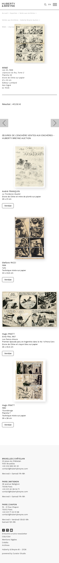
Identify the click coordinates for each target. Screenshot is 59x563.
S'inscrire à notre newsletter (14, 534)
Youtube (11, 530)
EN (49, 4)
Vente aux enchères (27, 13)
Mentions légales (9, 540)
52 (18, 432)
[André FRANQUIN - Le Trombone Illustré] (29, 166)
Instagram (7, 530)
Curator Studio (19, 553)
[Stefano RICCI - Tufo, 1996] (29, 238)
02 (7, 432)
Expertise (13, 13)
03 (10, 432)
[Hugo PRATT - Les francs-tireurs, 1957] (29, 309)
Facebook (3, 530)
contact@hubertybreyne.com (15, 469)
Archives (5, 545)
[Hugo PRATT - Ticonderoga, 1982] (29, 380)
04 (13, 432)
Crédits (5, 542)
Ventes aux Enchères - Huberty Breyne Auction (20, 20)
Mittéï (5, 67)
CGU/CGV (6, 537)
